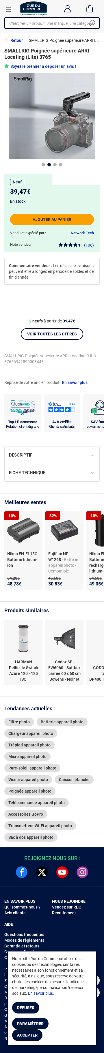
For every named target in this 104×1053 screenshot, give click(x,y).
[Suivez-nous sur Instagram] (82, 872)
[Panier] (89, 8)
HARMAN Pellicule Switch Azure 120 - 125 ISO (23, 671)
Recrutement (64, 913)
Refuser (25, 1007)
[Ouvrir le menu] (8, 9)
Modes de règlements (24, 940)
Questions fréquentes (24, 934)
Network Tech (82, 233)
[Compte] (67, 8)
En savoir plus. (41, 993)
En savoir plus (75, 382)
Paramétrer (30, 1023)
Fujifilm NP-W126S (59, 556)
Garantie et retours (21, 946)
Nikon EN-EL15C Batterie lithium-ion (22, 559)
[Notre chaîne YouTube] (62, 872)
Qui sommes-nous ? (22, 907)
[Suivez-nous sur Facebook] (21, 872)
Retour (16, 40)
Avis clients (14, 913)
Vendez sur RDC (66, 907)
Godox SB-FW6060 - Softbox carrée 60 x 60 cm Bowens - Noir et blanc (64, 671)
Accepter (27, 1035)
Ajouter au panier (52, 219)
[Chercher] (91, 23)
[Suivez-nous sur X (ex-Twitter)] (42, 872)
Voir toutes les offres (52, 334)
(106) (89, 245)
